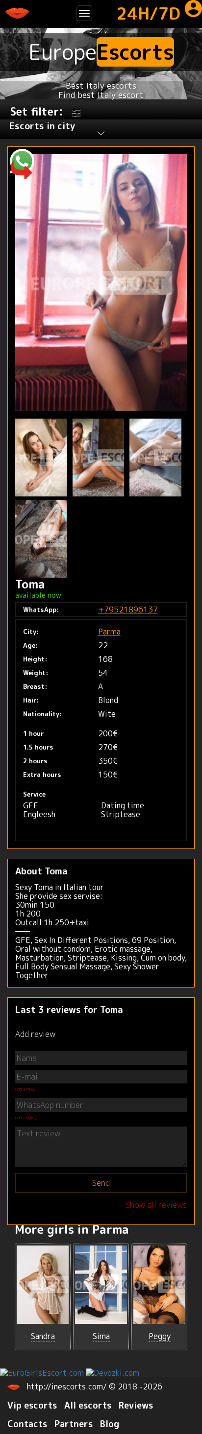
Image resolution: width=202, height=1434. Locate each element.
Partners (73, 1424)
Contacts (27, 1424)
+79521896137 (128, 609)
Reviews (136, 1405)
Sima (101, 1336)
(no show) (25, 1088)
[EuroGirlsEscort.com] (42, 1371)
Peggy (160, 1336)
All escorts (87, 1405)
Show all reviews (156, 1204)
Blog (109, 1424)
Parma (109, 631)
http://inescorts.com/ (68, 1386)
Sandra (43, 1336)
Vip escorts (32, 1405)
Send (101, 1182)
